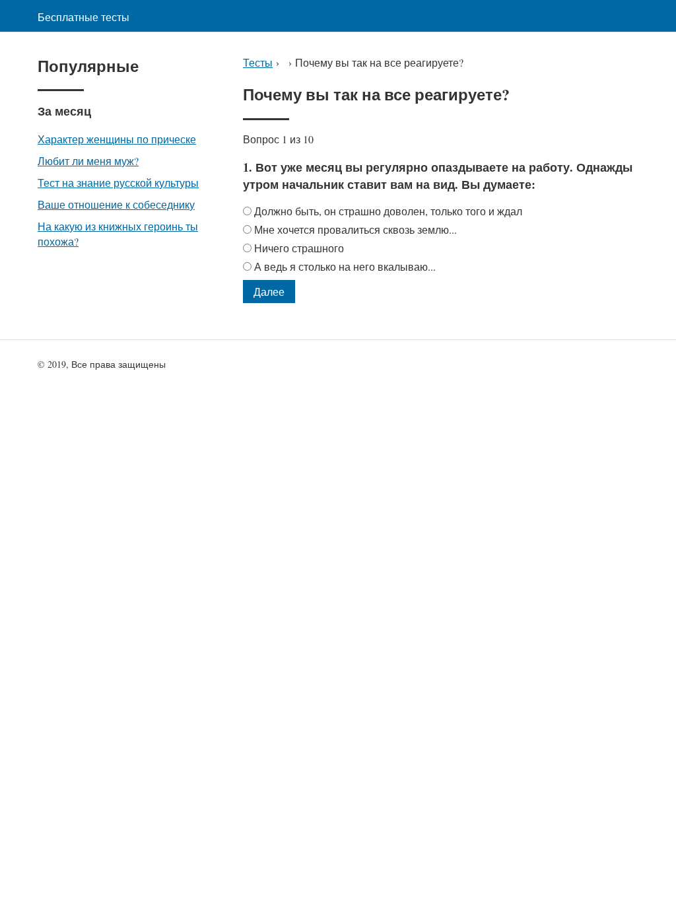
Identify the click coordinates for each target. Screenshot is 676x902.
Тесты (258, 62)
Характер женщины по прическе (117, 139)
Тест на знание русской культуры (118, 183)
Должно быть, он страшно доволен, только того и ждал (388, 211)
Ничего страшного (299, 248)
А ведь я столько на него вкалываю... (345, 266)
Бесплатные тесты (83, 17)
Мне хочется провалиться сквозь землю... (355, 229)
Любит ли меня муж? (88, 161)
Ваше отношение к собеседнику (116, 204)
